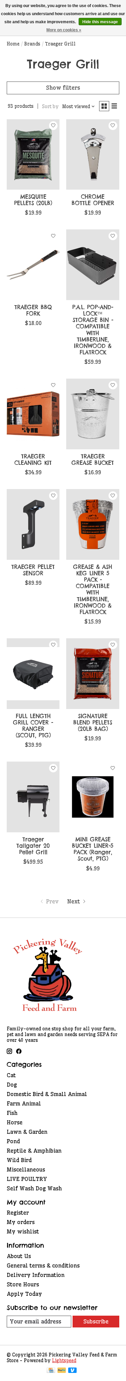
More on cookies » (63, 30)
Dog (12, 1084)
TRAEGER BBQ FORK (33, 310)
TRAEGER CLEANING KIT (33, 459)
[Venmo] (72, 1371)
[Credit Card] (51, 1371)
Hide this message (100, 22)
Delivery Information (36, 1275)
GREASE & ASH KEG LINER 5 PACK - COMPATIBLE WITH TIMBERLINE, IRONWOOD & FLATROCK (92, 589)
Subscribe (96, 1321)
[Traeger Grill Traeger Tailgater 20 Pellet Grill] (33, 797)
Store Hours (23, 1284)
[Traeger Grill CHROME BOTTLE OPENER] (92, 154)
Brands (32, 44)
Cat (11, 1075)
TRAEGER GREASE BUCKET (93, 459)
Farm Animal (24, 1103)
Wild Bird (19, 1160)
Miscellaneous (26, 1169)
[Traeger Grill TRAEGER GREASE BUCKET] (92, 414)
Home (13, 44)
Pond (13, 1141)
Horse (15, 1122)
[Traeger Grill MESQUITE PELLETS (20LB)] (33, 154)
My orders (21, 1222)
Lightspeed (64, 1360)
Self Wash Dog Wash (34, 1188)
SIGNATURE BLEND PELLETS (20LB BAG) (92, 722)
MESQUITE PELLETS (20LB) (33, 199)
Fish (12, 1113)
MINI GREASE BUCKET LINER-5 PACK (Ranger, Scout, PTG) (93, 849)
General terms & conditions (43, 1265)
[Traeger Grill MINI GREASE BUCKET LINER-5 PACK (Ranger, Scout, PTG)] (92, 797)
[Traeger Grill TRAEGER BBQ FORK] (33, 264)
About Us (19, 1256)
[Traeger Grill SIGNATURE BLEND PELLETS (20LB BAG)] (92, 673)
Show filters (63, 87)
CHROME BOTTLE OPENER (93, 199)
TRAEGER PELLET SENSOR (33, 570)
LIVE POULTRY (27, 1179)
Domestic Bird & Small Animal (47, 1094)
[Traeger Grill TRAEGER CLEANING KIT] (33, 414)
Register (18, 1212)
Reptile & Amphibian (34, 1150)
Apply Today (24, 1293)
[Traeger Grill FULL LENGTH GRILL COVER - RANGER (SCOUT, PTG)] (33, 673)
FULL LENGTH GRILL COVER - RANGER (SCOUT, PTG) (33, 726)
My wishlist (23, 1231)
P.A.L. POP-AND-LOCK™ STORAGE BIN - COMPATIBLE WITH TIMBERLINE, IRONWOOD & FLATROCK (92, 330)
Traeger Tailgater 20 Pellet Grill (33, 846)
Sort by (50, 106)
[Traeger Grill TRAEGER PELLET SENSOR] (33, 524)
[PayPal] (61, 1371)
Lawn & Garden (27, 1131)
